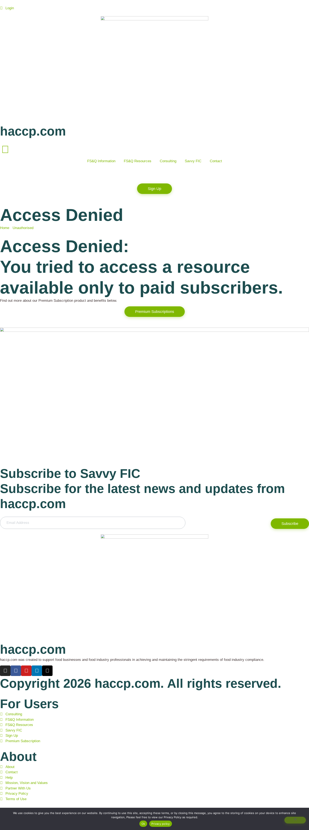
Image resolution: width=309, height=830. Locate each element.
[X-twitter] (47, 670)
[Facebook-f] (16, 670)
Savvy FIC (193, 161)
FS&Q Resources (137, 161)
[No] (295, 820)
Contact (216, 161)
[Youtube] (26, 670)
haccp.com (33, 131)
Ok (143, 823)
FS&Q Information (101, 161)
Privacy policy (160, 823)
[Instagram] (5, 670)
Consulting (168, 161)
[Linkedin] (37, 670)
